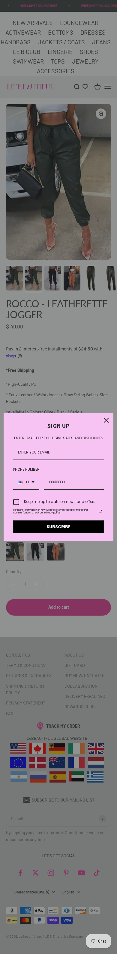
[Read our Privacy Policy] (100, 511)
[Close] (106, 420)
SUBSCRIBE (58, 527)
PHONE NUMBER (26, 469)
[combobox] (26, 482)
